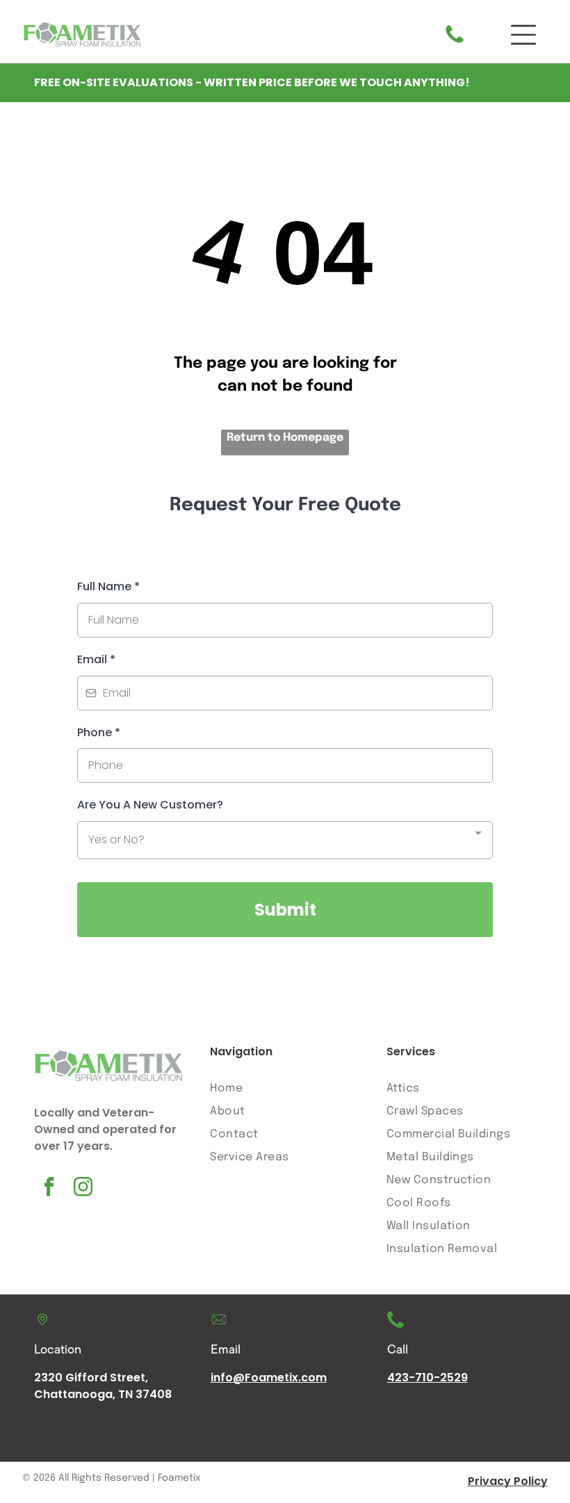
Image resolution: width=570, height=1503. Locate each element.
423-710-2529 (427, 1378)
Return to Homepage (285, 438)
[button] (523, 34)
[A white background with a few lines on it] (454, 43)
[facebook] (49, 1188)
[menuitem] (284, 1088)
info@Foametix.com (269, 1378)
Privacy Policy (508, 1481)
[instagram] (83, 1188)
